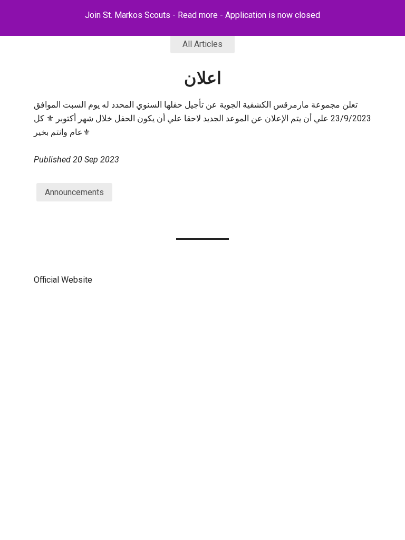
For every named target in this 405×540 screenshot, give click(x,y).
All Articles (202, 44)
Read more (198, 15)
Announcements (74, 192)
